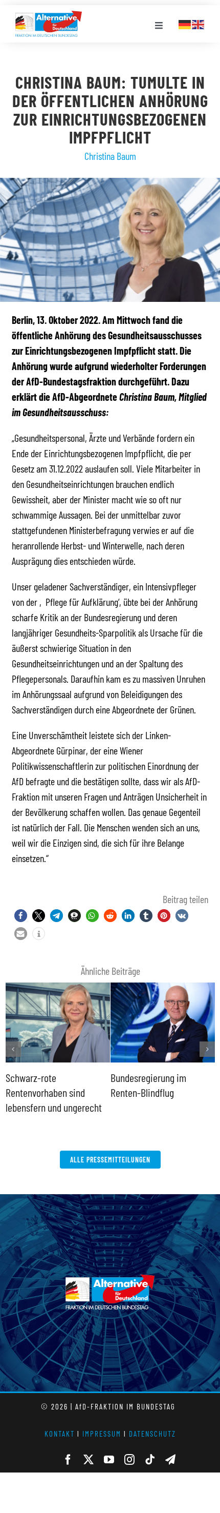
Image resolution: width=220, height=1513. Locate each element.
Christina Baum (110, 156)
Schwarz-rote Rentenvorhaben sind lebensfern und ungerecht (54, 1092)
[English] (198, 23)
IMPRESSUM (101, 1433)
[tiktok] (150, 1460)
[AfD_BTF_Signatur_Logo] (48, 16)
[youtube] (109, 1460)
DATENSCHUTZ (152, 1433)
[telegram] (170, 1460)
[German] (185, 23)
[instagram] (129, 1460)
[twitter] (88, 1460)
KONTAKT (60, 1433)
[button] (20, 915)
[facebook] (68, 1460)
